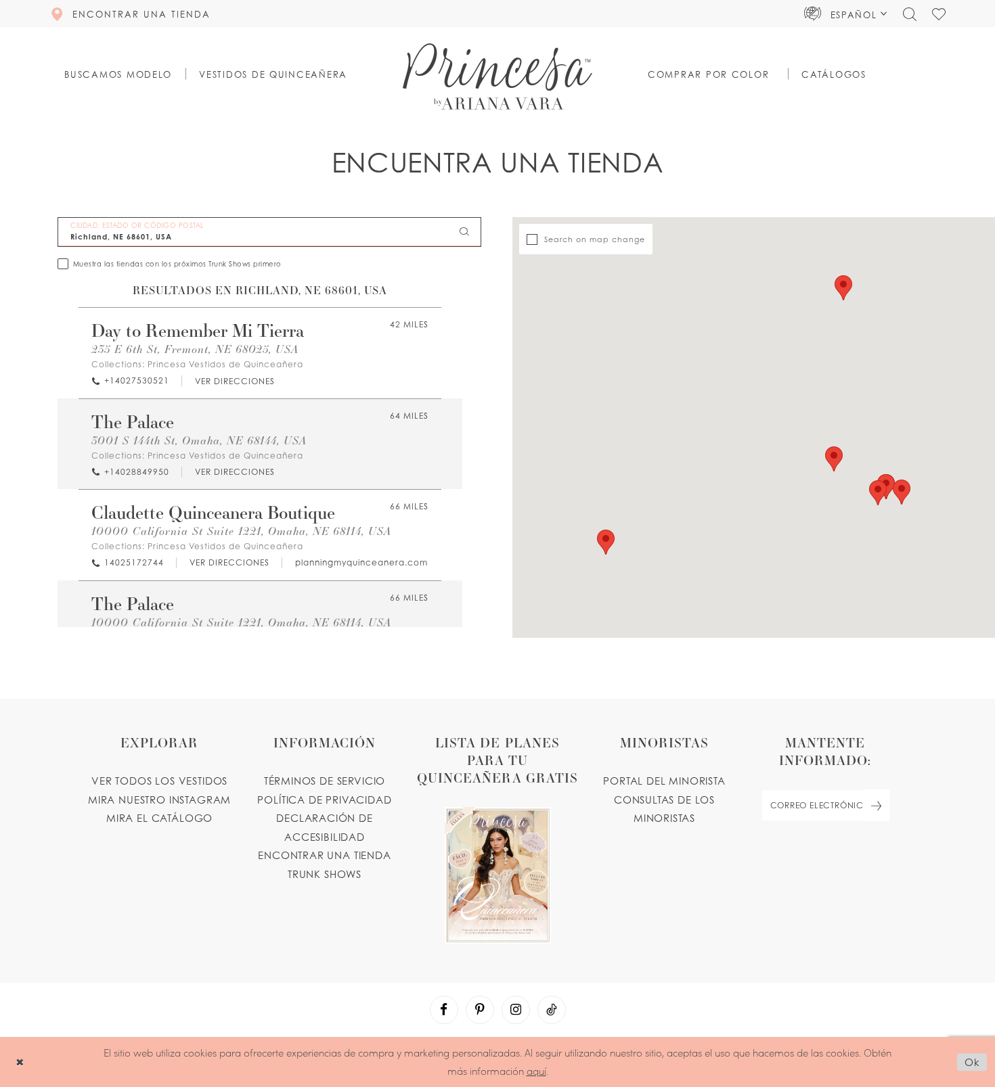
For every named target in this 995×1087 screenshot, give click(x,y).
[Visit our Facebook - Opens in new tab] (444, 1010)
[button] (846, 13)
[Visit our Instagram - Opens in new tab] (516, 1010)
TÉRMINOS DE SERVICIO (325, 780)
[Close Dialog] (20, 1062)
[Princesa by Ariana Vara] (497, 76)
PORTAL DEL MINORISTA (664, 780)
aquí (536, 1071)
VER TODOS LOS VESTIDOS (159, 780)
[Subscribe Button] (876, 805)
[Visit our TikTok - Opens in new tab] (551, 1010)
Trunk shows (324, 874)
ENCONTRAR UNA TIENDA (324, 855)
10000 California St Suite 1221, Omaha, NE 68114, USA (241, 531)
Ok (972, 1062)
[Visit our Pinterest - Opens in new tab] (480, 1010)
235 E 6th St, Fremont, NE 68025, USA (194, 349)
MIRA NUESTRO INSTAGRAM (159, 799)
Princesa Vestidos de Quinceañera (225, 364)
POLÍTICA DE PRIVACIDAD (324, 799)
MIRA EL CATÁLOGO (159, 818)
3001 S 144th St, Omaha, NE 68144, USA (199, 440)
